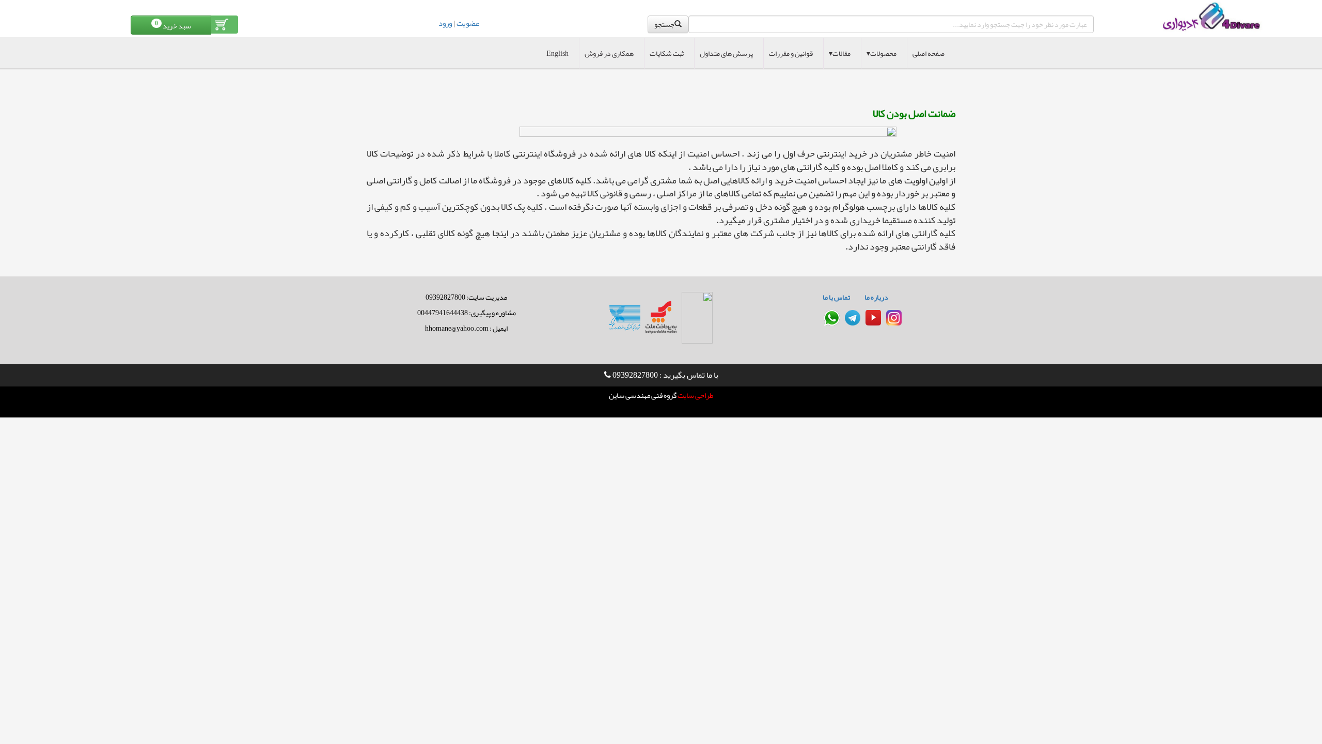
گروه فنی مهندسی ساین (642, 395)
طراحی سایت (695, 395)
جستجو (664, 24)
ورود (445, 23)
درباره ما (876, 297)
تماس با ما (836, 297)
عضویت (468, 23)
